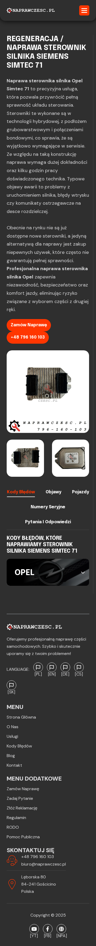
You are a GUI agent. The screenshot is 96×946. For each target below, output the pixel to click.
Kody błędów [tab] (21, 492)
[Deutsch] (65, 667)
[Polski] (38, 667)
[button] (84, 10)
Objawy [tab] (53, 492)
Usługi (12, 736)
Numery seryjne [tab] (48, 507)
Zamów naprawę (29, 325)
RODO (13, 827)
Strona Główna (21, 717)
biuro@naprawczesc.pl (43, 864)
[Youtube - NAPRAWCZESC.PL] (34, 929)
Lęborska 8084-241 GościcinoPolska (38, 884)
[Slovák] (11, 685)
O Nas (12, 727)
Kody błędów (19, 746)
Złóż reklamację (22, 808)
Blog (11, 755)
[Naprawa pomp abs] (61, 929)
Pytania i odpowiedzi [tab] (48, 522)
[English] (52, 667)
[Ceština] (79, 667)
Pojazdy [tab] (80, 492)
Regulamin (16, 817)
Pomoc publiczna (23, 837)
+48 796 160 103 (28, 337)
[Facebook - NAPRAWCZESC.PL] (48, 929)
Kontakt (14, 765)
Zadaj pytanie (20, 798)
